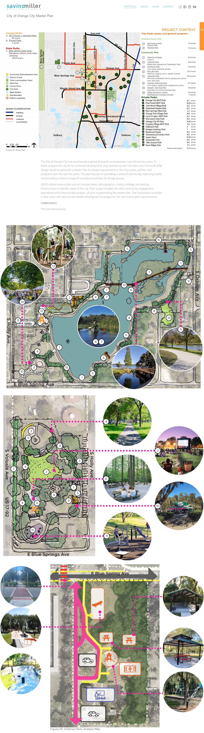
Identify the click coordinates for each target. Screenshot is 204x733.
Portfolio (130, 6)
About (144, 6)
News (155, 6)
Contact (168, 6)
